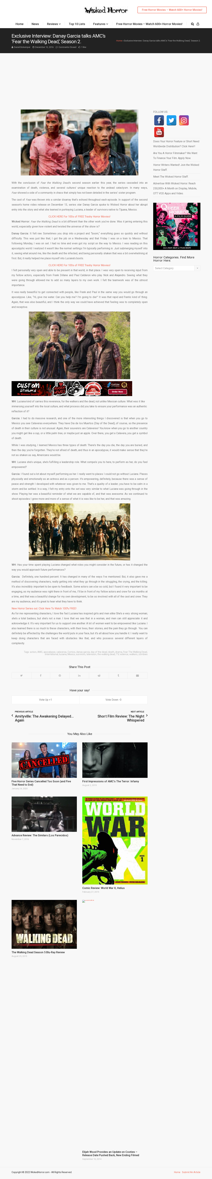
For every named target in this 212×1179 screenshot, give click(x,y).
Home (20, 24)
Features (99, 24)
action (33, 652)
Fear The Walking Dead (135, 652)
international (51, 654)
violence (124, 654)
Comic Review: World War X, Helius (103, 888)
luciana (63, 654)
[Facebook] (40, 675)
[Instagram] (184, 120)
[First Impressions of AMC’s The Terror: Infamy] (115, 760)
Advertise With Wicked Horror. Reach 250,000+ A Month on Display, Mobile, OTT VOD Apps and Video (175, 188)
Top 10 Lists (77, 24)
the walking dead (106, 654)
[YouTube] (159, 132)
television (91, 654)
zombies (143, 654)
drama (118, 652)
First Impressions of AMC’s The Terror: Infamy (110, 781)
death (111, 652)
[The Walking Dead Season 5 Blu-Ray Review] (44, 924)
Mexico (71, 654)
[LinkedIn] (79, 675)
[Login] (197, 24)
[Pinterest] (60, 675)
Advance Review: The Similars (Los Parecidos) (40, 835)
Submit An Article (191, 1172)
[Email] (137, 675)
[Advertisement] (106, 78)
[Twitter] (21, 675)
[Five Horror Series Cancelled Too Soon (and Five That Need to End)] (44, 760)
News (35, 24)
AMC (40, 652)
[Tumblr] (118, 675)
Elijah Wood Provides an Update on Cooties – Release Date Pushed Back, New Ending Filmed (110, 1153)
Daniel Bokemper (22, 47)
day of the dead (99, 652)
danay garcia (83, 652)
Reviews (52, 24)
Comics (71, 652)
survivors (80, 654)
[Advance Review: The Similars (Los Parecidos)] (44, 814)
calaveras (61, 652)
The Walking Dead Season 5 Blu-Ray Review (38, 952)
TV (117, 654)
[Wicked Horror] (106, 10)
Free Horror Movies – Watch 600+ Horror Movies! (172, 9)
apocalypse (49, 652)
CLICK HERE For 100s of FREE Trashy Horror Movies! (79, 216)
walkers (133, 654)
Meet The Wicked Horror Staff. (170, 176)
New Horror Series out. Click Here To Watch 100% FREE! (44, 608)
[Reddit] (99, 675)
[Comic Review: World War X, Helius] (115, 841)
